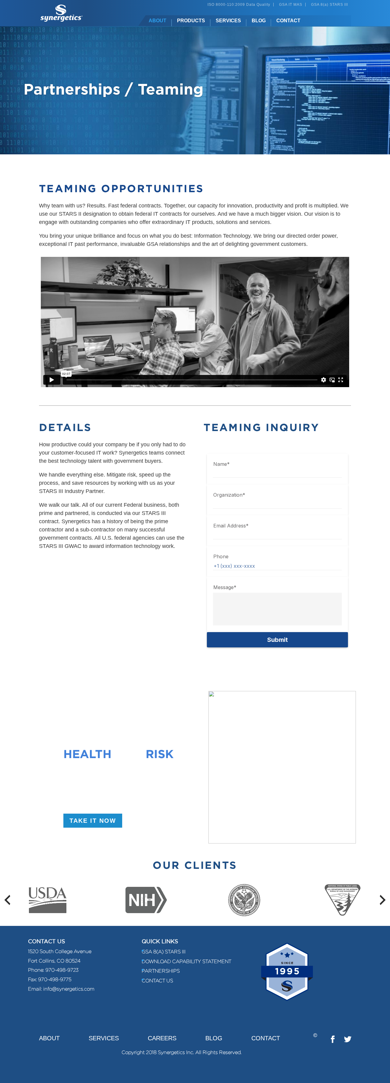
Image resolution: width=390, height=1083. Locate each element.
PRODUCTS (191, 20)
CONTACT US (157, 980)
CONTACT (288, 20)
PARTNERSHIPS (161, 970)
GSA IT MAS (290, 4)
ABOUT (157, 20)
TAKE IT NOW (92, 820)
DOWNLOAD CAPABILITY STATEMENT (186, 961)
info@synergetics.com (68, 988)
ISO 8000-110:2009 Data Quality (238, 4)
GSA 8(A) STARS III (164, 951)
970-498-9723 (62, 970)
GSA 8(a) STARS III (329, 4)
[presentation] (7, 900)
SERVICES (228, 20)
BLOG (259, 20)
